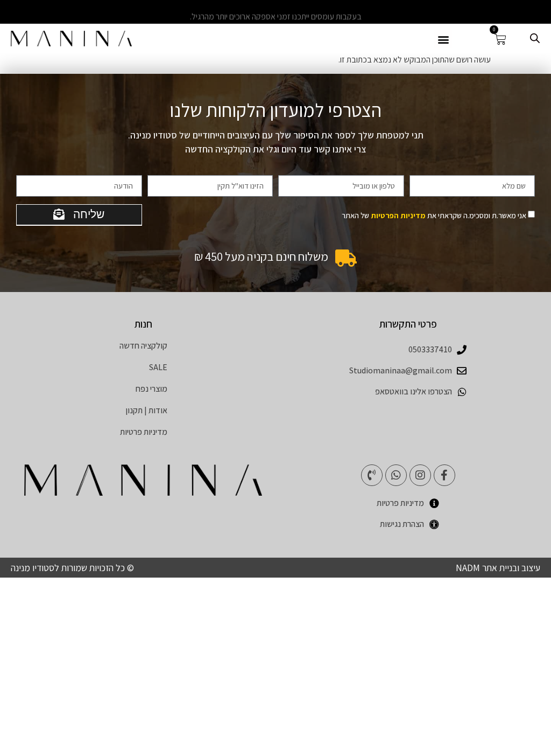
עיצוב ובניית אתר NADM (498, 567)
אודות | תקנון (146, 410)
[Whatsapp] (396, 475)
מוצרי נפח (151, 388)
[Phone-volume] (372, 475)
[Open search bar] (534, 38)
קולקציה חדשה (143, 345)
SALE (158, 367)
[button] (443, 39)
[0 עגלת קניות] (500, 39)
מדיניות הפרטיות (398, 215)
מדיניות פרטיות (143, 432)
